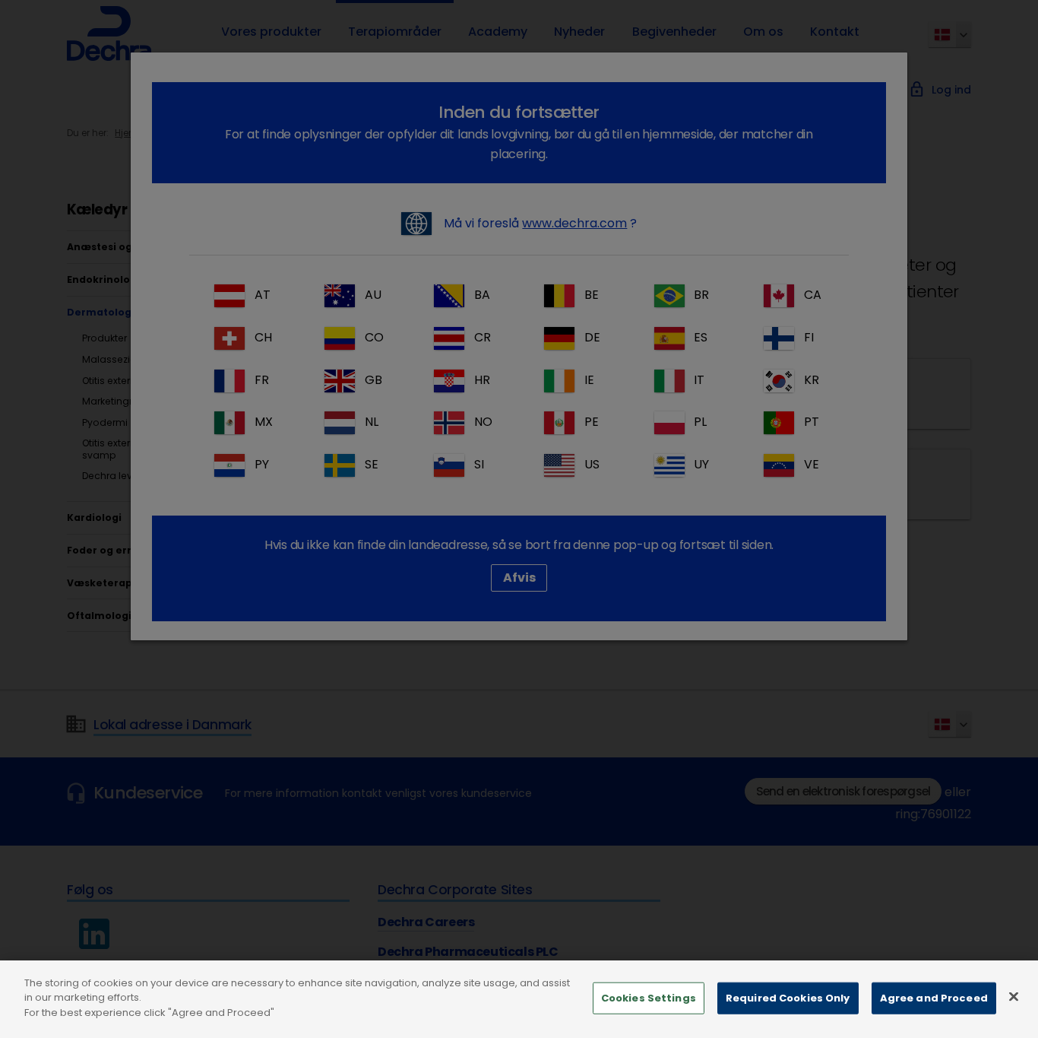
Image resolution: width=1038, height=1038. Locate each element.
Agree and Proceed (934, 998)
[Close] (1013, 997)
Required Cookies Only (788, 998)
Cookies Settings (648, 998)
